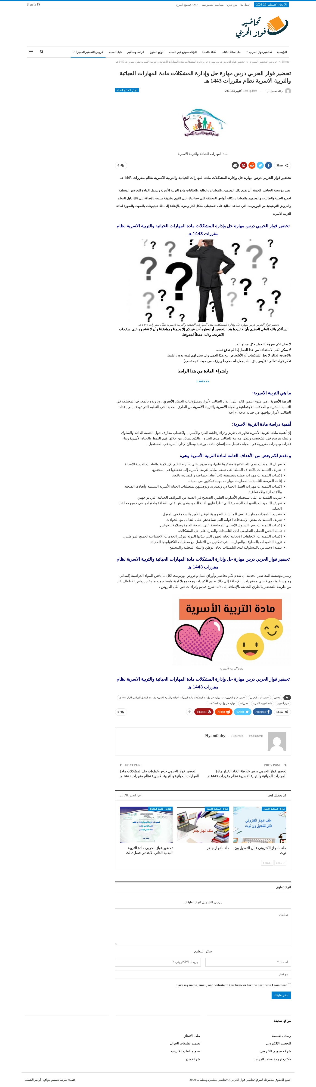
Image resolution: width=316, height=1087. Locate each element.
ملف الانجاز (192, 1036)
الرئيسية (282, 52)
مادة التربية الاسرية (262, 703)
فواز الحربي (283, 703)
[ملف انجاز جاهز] (203, 825)
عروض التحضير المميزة (89, 52)
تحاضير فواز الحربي (260, 52)
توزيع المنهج (156, 52)
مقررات (244, 703)
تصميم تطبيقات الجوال (185, 1043)
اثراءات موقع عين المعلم (183, 52)
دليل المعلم (115, 52)
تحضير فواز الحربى (259, 697)
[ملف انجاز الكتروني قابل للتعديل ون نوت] (259, 825)
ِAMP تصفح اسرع (187, 4)
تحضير (277, 697)
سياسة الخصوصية (212, 4)
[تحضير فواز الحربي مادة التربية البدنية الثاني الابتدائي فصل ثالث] (146, 825)
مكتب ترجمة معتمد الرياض (272, 1059)
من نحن (232, 4)
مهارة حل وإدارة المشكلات (222, 703)
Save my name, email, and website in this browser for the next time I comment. (231, 985)
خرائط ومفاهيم (135, 52)
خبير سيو (103, 1036)
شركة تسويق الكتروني (275, 1051)
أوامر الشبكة (33, 1079)
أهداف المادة (209, 52)
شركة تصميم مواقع (55, 1079)
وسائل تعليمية (281, 1036)
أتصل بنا (245, 4)
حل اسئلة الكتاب (231, 52)
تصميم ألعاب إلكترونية (185, 1051)
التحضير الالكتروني (278, 1043)
